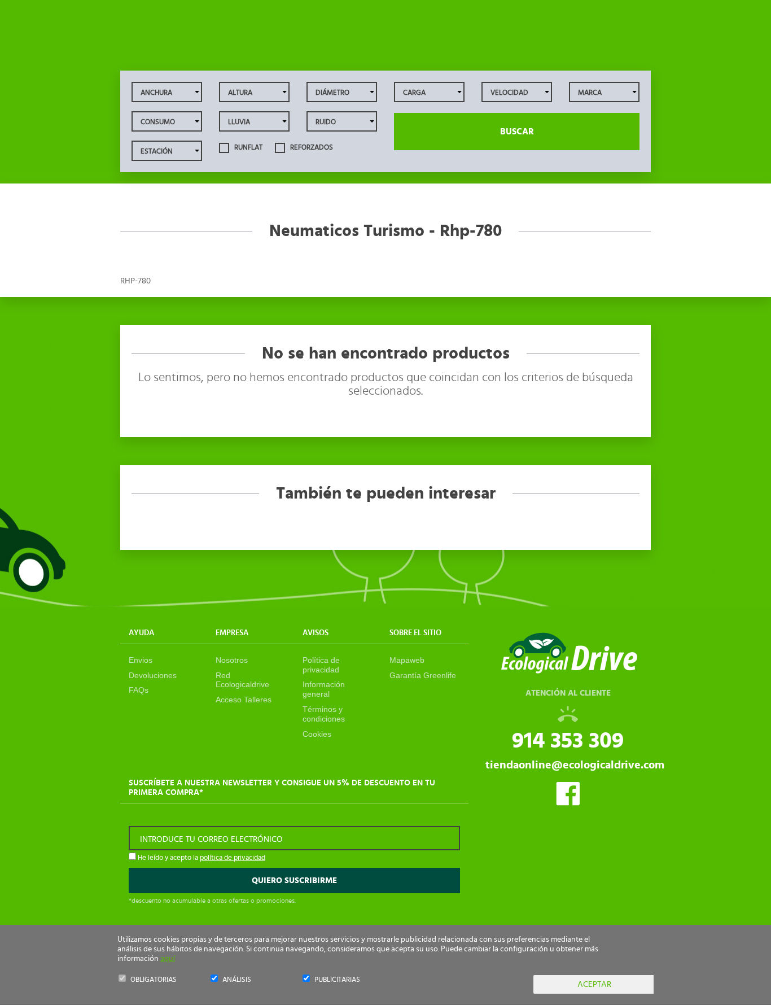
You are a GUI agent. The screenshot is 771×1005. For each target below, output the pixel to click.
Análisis (236, 980)
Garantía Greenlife (422, 675)
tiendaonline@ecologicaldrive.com (574, 765)
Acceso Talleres (243, 699)
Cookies (317, 734)
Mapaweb (406, 660)
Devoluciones (153, 675)
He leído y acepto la (200, 858)
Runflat (247, 147)
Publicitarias (337, 980)
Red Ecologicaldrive (242, 680)
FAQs (138, 689)
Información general (324, 689)
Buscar (517, 131)
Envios (140, 660)
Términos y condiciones (324, 714)
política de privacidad (232, 858)
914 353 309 (568, 740)
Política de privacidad (321, 665)
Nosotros (232, 660)
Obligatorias (153, 980)
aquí (167, 959)
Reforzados (310, 147)
